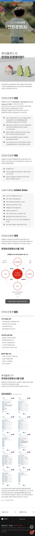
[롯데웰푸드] (9, 518)
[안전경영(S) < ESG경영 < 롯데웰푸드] (17, 3)
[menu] (32, 3)
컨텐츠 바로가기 (18, 1)
